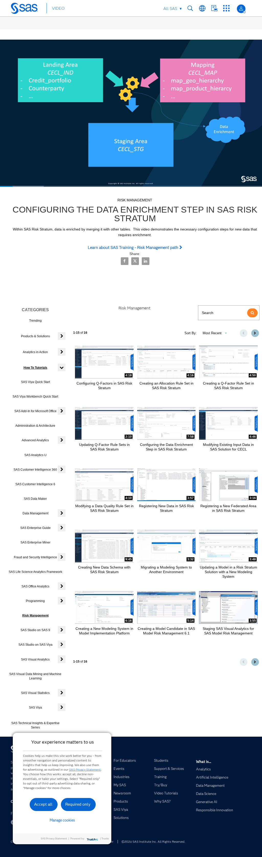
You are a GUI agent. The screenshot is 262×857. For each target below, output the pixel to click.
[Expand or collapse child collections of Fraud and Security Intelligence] (62, 557)
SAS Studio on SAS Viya (35, 644)
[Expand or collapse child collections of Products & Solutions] (62, 336)
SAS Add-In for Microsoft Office (35, 411)
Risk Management (35, 615)
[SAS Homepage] (27, 9)
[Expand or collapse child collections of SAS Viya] (62, 707)
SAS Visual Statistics (35, 693)
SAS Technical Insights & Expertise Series (35, 725)
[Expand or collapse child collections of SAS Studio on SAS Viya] (62, 644)
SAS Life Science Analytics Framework (35, 572)
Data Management (35, 513)
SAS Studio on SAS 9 (35, 630)
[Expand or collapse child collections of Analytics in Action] (62, 352)
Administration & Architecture (35, 425)
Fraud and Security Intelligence (35, 557)
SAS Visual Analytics (35, 659)
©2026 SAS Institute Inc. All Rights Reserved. (153, 841)
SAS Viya (35, 707)
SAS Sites (226, 8)
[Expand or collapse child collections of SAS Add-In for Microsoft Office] (62, 411)
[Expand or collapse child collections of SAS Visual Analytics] (62, 659)
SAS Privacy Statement (85, 769)
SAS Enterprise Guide (35, 528)
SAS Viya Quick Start (35, 382)
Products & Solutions (35, 336)
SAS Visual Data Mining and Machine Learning (35, 676)
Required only (78, 804)
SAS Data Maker (35, 499)
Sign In (241, 8)
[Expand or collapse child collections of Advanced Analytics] (62, 440)
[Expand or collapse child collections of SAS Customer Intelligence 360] (62, 469)
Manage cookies (62, 820)
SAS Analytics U (35, 455)
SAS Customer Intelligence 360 (35, 469)
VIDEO (58, 8)
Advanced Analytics (35, 440)
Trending (35, 320)
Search (190, 8)
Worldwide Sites (202, 8)
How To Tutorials (35, 367)
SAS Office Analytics (35, 586)
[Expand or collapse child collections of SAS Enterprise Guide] (62, 527)
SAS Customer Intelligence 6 (35, 484)
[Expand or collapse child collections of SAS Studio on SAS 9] (62, 630)
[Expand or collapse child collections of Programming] (62, 601)
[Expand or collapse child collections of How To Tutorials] (62, 367)
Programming (35, 601)
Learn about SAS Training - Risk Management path (133, 247)
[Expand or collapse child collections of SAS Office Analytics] (62, 586)
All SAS (170, 8)
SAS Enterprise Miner (35, 542)
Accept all (43, 804)
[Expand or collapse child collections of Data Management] (62, 513)
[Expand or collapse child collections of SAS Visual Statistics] (62, 693)
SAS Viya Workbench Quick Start (35, 396)
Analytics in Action (35, 352)
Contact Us (214, 8)
